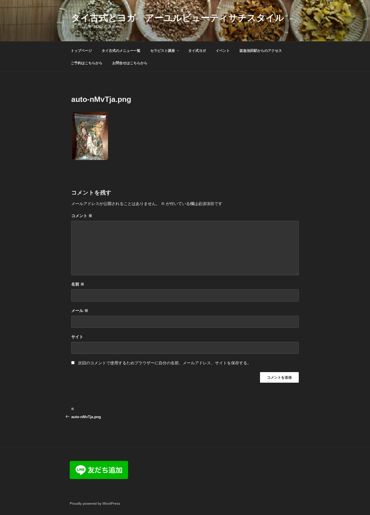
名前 (77, 284)
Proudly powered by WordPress (95, 503)
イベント (223, 51)
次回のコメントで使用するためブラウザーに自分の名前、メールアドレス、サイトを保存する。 (164, 363)
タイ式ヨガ (197, 51)
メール (79, 310)
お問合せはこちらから (129, 63)
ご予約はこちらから (86, 63)
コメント (81, 216)
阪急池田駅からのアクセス (261, 51)
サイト (77, 337)
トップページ (81, 51)
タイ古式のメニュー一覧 (121, 51)
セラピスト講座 (162, 51)
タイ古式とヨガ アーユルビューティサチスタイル (177, 18)
